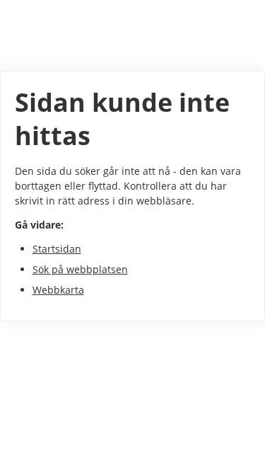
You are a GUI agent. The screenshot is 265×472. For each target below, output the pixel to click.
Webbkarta (58, 290)
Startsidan (57, 248)
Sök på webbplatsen (80, 269)
